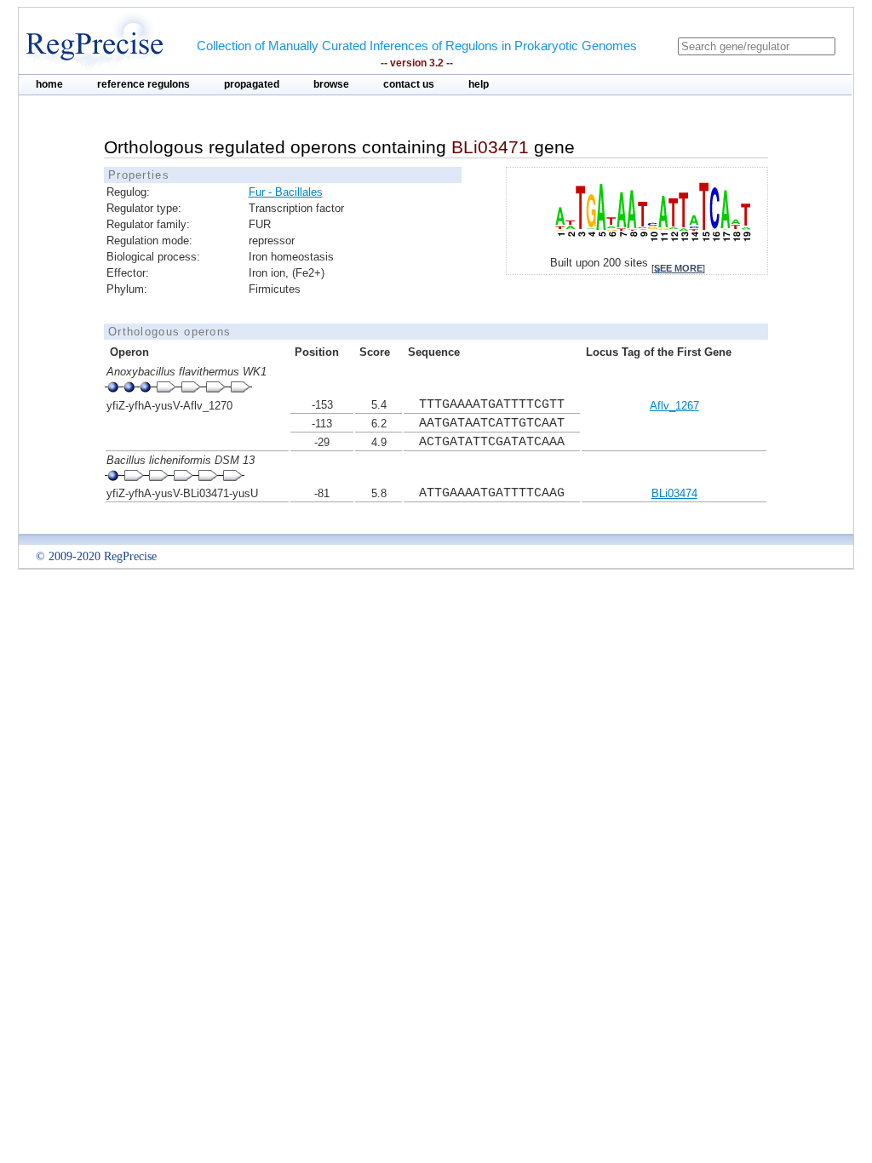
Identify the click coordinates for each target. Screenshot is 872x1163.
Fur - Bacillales (286, 192)
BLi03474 (674, 493)
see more (678, 268)
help (478, 84)
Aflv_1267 (674, 405)
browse (331, 84)
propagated (251, 84)
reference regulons (143, 84)
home (49, 84)
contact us (408, 84)
